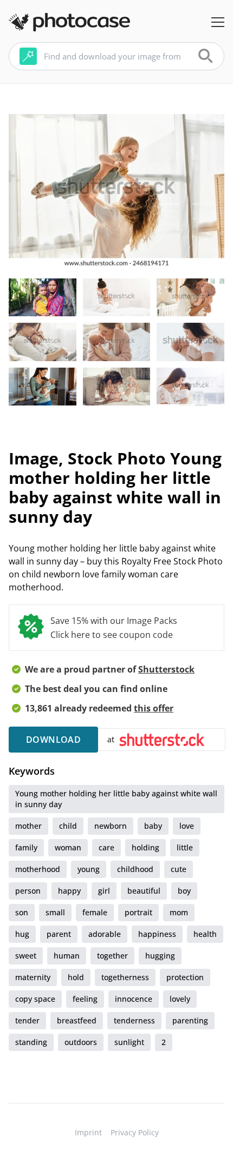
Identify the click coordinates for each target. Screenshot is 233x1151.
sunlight (129, 1042)
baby (153, 826)
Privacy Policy (135, 1132)
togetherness (125, 977)
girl (104, 891)
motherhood (37, 869)
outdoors (80, 1042)
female (94, 912)
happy (69, 891)
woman (68, 847)
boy (184, 891)
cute (178, 869)
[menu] (217, 22)
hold (76, 977)
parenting (190, 1020)
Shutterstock (166, 669)
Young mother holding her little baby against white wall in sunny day (116, 798)
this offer (153, 708)
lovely (180, 999)
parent (59, 934)
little (185, 847)
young (88, 869)
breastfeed (76, 1020)
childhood (135, 869)
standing (31, 1042)
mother (28, 826)
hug (22, 934)
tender (27, 1020)
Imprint (88, 1132)
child (68, 826)
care (106, 847)
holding (145, 847)
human (67, 955)
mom (179, 912)
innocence (133, 999)
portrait (138, 912)
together (112, 955)
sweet (25, 955)
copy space (35, 999)
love (186, 826)
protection (185, 977)
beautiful (143, 891)
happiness (157, 934)
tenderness (134, 1020)
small (55, 912)
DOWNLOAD (53, 740)
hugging (160, 955)
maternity (32, 977)
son (21, 912)
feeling (85, 999)
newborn (110, 826)
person (28, 891)
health (205, 934)
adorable (104, 934)
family (26, 847)
